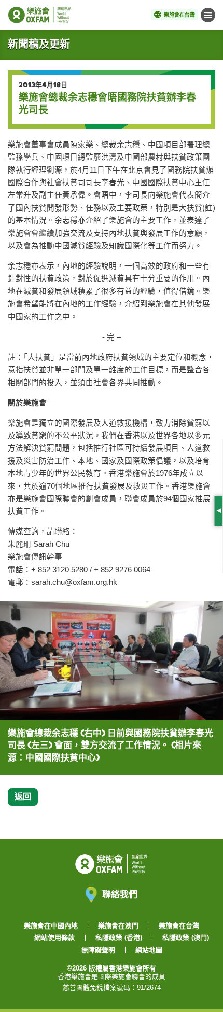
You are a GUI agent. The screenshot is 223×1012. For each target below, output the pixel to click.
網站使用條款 (54, 937)
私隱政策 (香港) (118, 937)
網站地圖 (148, 950)
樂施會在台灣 (179, 926)
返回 (23, 796)
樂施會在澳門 (118, 926)
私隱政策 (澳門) (185, 937)
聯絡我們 (119, 894)
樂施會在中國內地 (51, 926)
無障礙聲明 (98, 950)
